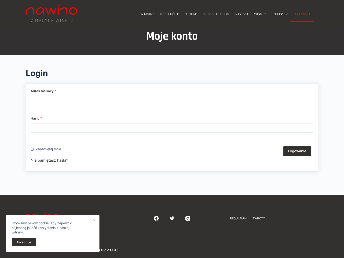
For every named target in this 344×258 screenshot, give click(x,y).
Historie (191, 13)
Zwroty (259, 218)
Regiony (278, 13)
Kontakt (241, 13)
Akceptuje (23, 242)
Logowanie (302, 13)
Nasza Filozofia (216, 13)
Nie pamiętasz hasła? (49, 160)
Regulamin (238, 218)
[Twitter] (172, 218)
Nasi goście (169, 13)
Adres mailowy (43, 91)
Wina (258, 13)
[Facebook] (156, 218)
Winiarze (147, 13)
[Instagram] (188, 218)
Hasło (36, 118)
